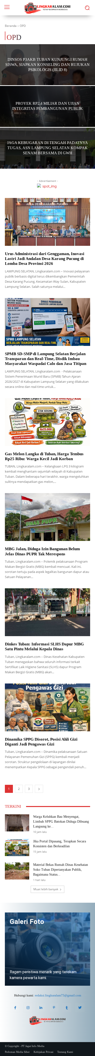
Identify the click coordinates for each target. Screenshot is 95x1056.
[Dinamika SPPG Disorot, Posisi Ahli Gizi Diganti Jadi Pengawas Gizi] (47, 707)
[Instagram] (28, 1007)
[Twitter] (80, 1007)
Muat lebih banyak (45, 889)
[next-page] (39, 789)
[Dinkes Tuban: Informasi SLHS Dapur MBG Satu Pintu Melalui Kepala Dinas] (47, 612)
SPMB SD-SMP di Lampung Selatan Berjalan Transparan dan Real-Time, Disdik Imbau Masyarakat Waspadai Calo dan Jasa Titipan (45, 359)
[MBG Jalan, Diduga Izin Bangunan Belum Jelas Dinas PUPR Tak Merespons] (47, 517)
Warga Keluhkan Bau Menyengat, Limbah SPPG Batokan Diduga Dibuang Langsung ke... (61, 821)
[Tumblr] (67, 1007)
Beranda (11, 26)
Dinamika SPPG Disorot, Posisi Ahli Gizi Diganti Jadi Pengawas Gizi (41, 741)
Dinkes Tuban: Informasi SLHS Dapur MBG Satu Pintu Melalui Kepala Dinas (44, 646)
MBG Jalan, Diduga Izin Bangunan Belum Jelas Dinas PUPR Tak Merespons (42, 551)
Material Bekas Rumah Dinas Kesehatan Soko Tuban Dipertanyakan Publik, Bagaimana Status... (60, 869)
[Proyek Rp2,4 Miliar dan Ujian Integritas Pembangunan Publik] (47, 115)
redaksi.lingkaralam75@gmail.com (58, 995)
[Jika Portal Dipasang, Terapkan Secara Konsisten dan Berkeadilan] (17, 847)
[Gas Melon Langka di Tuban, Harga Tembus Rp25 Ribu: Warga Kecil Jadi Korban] (47, 422)
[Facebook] (15, 1007)
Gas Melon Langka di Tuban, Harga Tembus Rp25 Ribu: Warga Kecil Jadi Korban (44, 456)
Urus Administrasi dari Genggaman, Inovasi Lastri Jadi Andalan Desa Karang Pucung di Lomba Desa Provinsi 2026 (44, 258)
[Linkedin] (41, 1007)
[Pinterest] (54, 1007)
